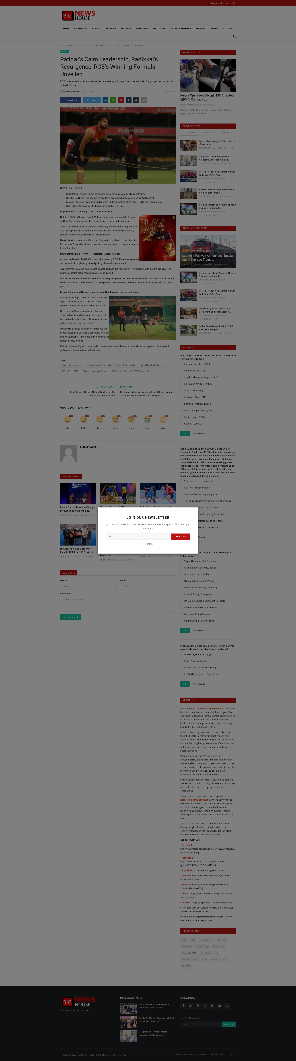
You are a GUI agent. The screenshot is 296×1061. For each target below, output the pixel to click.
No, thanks (148, 543)
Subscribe (181, 536)
